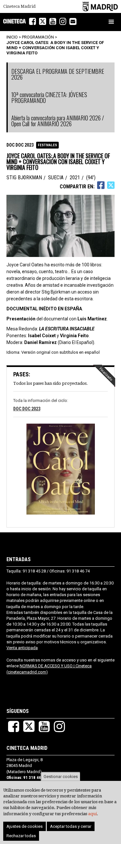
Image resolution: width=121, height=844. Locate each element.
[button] (60, 470)
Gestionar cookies (61, 776)
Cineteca (14, 21)
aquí (92, 813)
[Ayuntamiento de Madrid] (100, 6)
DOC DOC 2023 (20, 145)
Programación (38, 37)
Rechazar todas (21, 835)
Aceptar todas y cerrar (70, 826)
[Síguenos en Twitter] (42, 21)
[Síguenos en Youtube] (52, 21)
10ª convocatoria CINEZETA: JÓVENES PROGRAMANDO (49, 97)
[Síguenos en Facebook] (32, 21)
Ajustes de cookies (24, 826)
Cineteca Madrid (19, 6)
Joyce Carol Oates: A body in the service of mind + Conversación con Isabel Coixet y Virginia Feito (55, 47)
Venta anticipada (22, 647)
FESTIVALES (47, 145)
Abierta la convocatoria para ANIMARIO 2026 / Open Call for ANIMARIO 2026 (57, 121)
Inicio (12, 37)
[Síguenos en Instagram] (62, 21)
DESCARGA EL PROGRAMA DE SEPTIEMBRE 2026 (57, 74)
